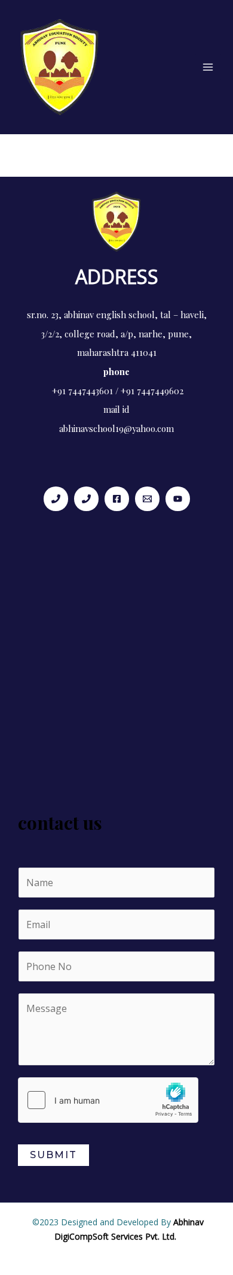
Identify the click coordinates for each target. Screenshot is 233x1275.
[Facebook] (117, 499)
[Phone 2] (86, 499)
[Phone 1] (56, 499)
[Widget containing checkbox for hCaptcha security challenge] (108, 1100)
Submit (53, 1155)
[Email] (147, 499)
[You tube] (177, 499)
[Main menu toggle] (208, 67)
